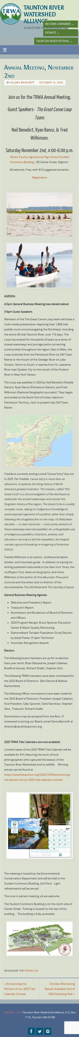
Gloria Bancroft (23, 82)
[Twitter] (39, 1031)
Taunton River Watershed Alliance (44, 14)
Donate (52, 32)
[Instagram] (47, 1031)
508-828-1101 (12, 1012)
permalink (31, 970)
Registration (39, 177)
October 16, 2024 (51, 82)
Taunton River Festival (54, 41)
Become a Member (59, 24)
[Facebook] (31, 1031)
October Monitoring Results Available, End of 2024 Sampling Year (60, 989)
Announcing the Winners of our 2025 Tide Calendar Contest (19, 989)
